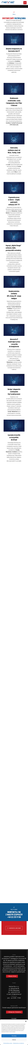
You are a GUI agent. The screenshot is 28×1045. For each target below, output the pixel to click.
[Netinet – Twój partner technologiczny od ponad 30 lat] (7, 2)
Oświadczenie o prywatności (18, 1043)
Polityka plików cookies (7, 1043)
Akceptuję (14, 1035)
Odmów (14, 1039)
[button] (26, 1021)
